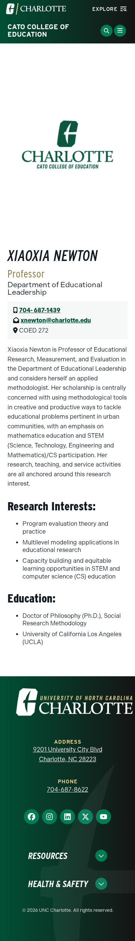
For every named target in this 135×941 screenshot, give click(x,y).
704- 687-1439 (39, 310)
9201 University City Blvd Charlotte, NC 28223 (67, 754)
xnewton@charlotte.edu (56, 320)
